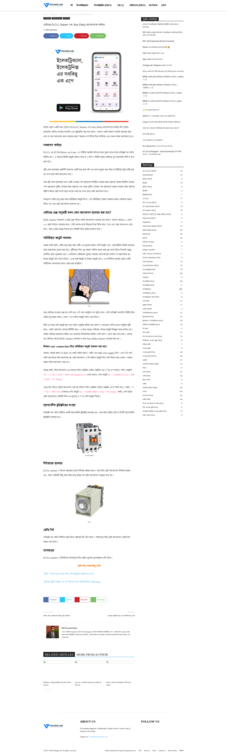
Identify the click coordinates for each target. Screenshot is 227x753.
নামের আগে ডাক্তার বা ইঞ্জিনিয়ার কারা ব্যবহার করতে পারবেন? (161, 128)
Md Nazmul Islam (51, 30)
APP (163, 5)
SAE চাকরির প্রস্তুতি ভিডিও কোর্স (153, 53)
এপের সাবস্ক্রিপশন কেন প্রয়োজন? (153, 140)
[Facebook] (143, 730)
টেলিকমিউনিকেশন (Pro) (150, 312)
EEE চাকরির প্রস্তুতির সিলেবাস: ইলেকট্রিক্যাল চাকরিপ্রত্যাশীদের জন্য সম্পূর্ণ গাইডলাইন (162, 33)
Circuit (145, 198)
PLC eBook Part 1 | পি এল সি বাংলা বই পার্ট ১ (158, 146)
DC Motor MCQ (149, 210)
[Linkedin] (64, 641)
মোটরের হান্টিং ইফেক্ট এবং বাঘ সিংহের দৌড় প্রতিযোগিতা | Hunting (71, 581)
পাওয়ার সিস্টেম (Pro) (149, 356)
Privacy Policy (172, 751)
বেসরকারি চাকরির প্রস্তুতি (151, 364)
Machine (146, 234)
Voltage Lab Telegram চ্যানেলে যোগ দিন (157, 65)
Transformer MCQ (151, 265)
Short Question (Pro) (151, 257)
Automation (148, 175)
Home (45, 14)
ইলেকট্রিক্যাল (82, 5)
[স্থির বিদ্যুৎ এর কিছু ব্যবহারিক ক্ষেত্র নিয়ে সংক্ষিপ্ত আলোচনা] (57, 670)
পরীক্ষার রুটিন (147, 344)
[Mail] (165, 730)
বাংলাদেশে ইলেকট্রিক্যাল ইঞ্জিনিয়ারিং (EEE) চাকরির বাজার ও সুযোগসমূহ (161, 25)
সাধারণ (145, 391)
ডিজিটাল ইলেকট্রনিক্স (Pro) (151, 324)
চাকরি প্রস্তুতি (147, 308)
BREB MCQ (147, 194)
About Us (147, 751)
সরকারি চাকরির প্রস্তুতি (150, 387)
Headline (147, 222)
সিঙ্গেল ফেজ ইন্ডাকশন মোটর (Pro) (153, 403)
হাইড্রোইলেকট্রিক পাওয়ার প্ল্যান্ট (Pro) (154, 411)
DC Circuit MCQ (149, 202)
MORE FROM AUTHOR (92, 654)
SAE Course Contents (152, 253)
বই (71, 5)
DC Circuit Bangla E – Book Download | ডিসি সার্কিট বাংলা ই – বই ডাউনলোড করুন (162, 152)
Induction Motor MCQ (152, 226)
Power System (149, 249)
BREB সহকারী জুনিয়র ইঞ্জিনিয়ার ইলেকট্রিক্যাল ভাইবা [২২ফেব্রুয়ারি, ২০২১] (163, 78)
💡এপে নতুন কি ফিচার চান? (151, 110)
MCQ (120, 5)
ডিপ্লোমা (145, 328)
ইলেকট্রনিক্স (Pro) (103, 5)
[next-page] (49, 690)
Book (145, 182)
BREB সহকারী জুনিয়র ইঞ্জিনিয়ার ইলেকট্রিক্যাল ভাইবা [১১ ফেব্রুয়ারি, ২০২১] (160, 86)
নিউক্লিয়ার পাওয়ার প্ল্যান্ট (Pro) (152, 340)
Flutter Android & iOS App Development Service (120, 751)
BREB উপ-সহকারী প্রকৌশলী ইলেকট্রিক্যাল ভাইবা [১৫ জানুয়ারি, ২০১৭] (162, 102)
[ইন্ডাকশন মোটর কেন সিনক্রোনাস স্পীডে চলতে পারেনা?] (120, 670)
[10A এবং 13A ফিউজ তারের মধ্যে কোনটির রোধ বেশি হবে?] (89, 670)
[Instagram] (150, 730)
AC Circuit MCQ (149, 171)
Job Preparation (149, 230)
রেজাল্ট (144, 383)
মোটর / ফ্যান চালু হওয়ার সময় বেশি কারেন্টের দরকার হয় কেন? (68, 573)
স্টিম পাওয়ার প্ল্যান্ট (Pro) (150, 407)
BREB (145, 190)
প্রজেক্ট (145, 360)
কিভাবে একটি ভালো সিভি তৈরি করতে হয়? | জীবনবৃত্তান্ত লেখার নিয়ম (163, 71)
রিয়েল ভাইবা (146, 379)
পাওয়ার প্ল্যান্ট (146, 348)
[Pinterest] (172, 730)
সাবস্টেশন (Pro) (148, 395)
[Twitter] (179, 730)
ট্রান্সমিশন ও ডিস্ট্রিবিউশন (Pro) (153, 320)
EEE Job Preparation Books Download (158, 41)
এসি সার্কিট (146, 301)
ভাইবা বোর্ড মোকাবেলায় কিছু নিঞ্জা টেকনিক (56, 616)
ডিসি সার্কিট (146, 332)
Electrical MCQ (149, 218)
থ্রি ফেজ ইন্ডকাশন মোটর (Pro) (152, 336)
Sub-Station (148, 261)
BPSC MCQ (147, 186)
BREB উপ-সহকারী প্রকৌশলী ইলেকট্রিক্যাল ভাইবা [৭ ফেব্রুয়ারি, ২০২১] (162, 94)
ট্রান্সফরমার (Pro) (148, 316)
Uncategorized (149, 269)
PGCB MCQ (147, 245)
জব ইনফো (153, 5)
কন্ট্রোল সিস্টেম (147, 305)
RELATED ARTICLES (59, 654)
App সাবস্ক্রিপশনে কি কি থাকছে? (153, 59)
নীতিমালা (181, 751)
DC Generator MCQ (151, 206)
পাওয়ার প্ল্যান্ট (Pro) (149, 352)
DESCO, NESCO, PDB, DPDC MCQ (157, 214)
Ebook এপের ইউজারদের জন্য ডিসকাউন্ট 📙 (156, 47)
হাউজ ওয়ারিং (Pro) (149, 415)
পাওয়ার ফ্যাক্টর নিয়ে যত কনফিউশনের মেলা (121, 616)
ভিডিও (145, 368)
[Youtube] (143, 737)
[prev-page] (45, 690)
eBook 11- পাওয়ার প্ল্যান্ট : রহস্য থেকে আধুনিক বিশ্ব (159, 116)
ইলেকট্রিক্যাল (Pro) (56, 18)
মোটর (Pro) (66, 18)
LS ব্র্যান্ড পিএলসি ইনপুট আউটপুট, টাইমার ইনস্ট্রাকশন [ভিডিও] (161, 122)
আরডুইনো (146, 277)
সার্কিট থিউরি (146, 399)
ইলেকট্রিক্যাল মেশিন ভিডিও (151, 297)
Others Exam (148, 241)
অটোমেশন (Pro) (137, 5)
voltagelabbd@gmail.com (98, 737)
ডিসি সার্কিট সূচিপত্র (149, 134)
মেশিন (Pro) (147, 371)
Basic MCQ (147, 178)
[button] (180, 5)
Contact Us (161, 751)
